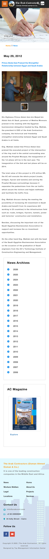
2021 (15, 295)
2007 (15, 367)
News (15, 46)
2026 (15, 269)
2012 (15, 341)
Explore (14, 435)
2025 (15, 275)
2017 (15, 316)
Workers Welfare (11, 487)
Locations (8, 496)
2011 (15, 347)
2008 (15, 362)
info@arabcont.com (16, 510)
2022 (15, 290)
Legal (6, 492)
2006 (15, 372)
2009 (15, 357)
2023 (15, 285)
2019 (15, 305)
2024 (15, 280)
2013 (15, 336)
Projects (30, 492)
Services (30, 496)
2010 (15, 352)
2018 (15, 311)
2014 (15, 331)
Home (8, 46)
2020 (15, 300)
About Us (30, 487)
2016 (15, 321)
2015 (15, 326)
